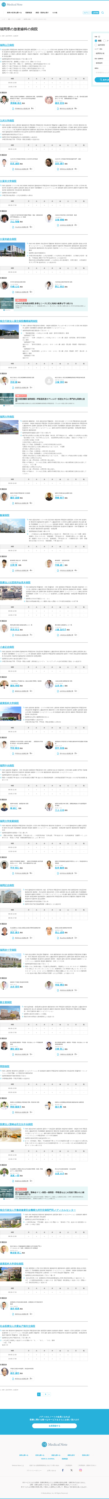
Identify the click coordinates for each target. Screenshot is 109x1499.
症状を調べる (39, 1455)
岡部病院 (4, 1066)
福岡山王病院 (7, 45)
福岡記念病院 (7, 885)
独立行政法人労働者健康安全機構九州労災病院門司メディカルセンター (38, 1210)
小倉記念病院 (7, 647)
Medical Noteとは (18, 1465)
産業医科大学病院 (9, 703)
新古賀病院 (6, 1002)
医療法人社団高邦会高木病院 (15, 582)
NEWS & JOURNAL (48, 1459)
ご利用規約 (68, 1465)
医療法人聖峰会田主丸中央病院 (16, 1124)
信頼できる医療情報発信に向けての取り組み (44, 1465)
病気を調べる (23, 1455)
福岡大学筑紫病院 (9, 821)
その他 (54, 12)
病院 (99, 41)
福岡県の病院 (27, 19)
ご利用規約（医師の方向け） (87, 1465)
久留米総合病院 (8, 239)
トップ (3, 19)
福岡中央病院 (7, 765)
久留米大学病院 (8, 181)
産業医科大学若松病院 (11, 1263)
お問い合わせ (51, 1470)
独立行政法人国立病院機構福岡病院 (18, 321)
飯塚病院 (4, 515)
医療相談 (29, 12)
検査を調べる (56, 1455)
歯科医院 (101, 45)
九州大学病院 (7, 120)
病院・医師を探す (42, 12)
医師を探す (86, 1455)
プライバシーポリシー (34, 1470)
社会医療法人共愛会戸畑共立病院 (17, 1326)
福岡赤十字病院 (8, 950)
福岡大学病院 (7, 416)
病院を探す (71, 1455)
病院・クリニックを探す (14, 19)
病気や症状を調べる (14, 12)
